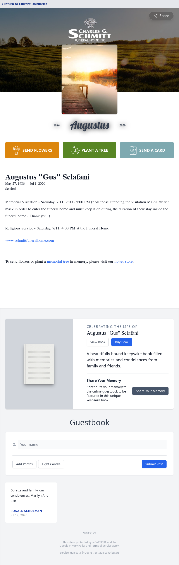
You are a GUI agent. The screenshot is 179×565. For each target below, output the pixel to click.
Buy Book (121, 342)
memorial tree (58, 261)
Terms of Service (101, 546)
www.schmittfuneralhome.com (29, 240)
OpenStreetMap (94, 553)
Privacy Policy (77, 546)
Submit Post (154, 464)
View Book (97, 342)
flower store (123, 261)
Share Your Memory (150, 391)
